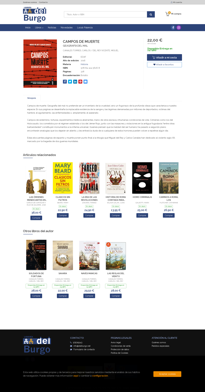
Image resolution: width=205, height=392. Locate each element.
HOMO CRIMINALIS (142, 197)
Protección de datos (120, 349)
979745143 (77, 342)
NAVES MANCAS (89, 273)
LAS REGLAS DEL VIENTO (115, 275)
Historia (84, 64)
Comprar (36, 218)
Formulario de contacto (84, 349)
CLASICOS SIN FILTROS (63, 198)
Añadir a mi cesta (166, 57)
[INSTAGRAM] (178, 27)
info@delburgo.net (81, 346)
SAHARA (63, 273)
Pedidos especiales (160, 346)
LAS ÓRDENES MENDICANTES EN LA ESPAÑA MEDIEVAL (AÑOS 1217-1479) (36, 198)
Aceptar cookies (167, 374)
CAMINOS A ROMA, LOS (168, 198)
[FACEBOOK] (173, 27)
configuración (100, 375)
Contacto (43, 2)
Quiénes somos (30, 2)
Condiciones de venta (121, 346)
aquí (75, 375)
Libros (38, 27)
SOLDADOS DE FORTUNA (36, 275)
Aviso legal (116, 342)
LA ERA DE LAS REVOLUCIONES (89, 198)
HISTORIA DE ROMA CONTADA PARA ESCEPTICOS (116, 198)
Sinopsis (31, 98)
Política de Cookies (119, 353)
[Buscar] (151, 14)
